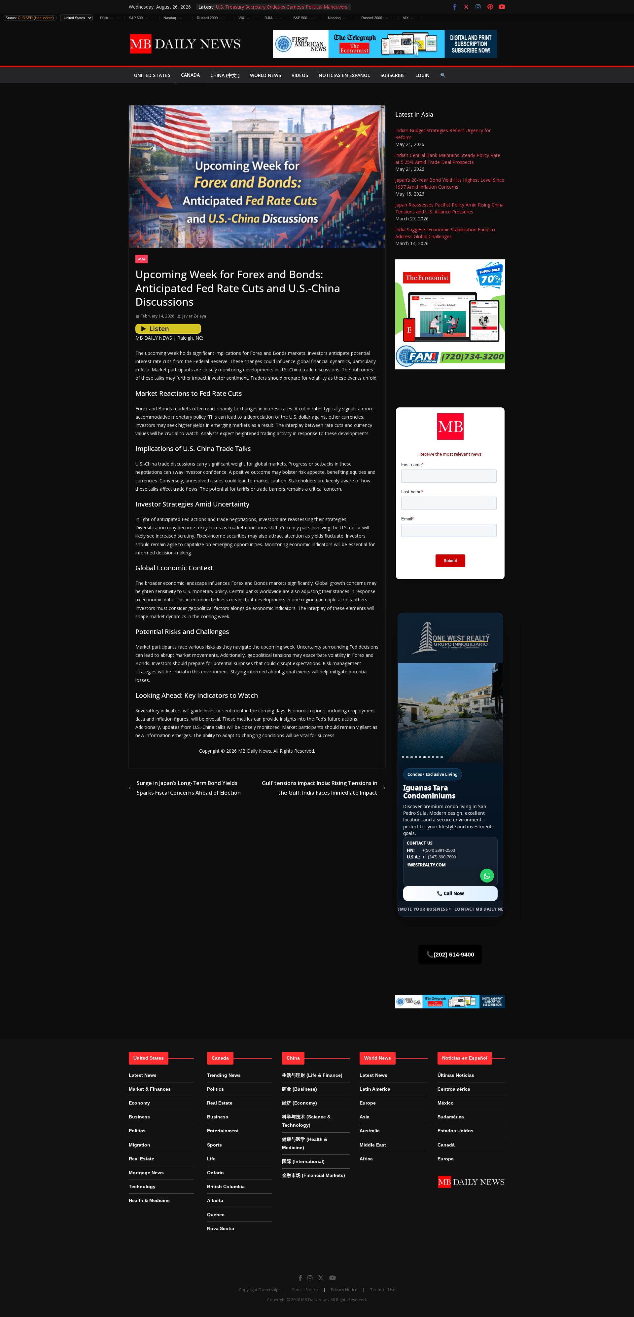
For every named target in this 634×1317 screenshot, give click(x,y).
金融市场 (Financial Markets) (313, 1175)
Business (139, 1116)
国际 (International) (303, 1161)
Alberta (215, 1200)
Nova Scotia (220, 1228)
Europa (446, 1158)
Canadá (446, 1145)
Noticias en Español (344, 75)
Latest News (143, 1075)
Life (211, 1158)
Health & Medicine (149, 1200)
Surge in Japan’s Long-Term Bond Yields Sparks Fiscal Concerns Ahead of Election (189, 787)
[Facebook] (300, 1277)
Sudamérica (451, 1116)
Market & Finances (150, 1089)
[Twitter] (321, 1277)
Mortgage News (146, 1172)
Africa (366, 1158)
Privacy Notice (344, 1290)
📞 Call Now (450, 893)
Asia (141, 259)
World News (265, 75)
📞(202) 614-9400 (450, 954)
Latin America (375, 1089)
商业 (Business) (299, 1089)
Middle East (373, 1145)
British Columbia (226, 1186)
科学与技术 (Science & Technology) (306, 1121)
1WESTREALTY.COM (426, 865)
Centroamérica (454, 1089)
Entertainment (223, 1130)
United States (152, 75)
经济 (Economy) (299, 1103)
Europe (368, 1103)
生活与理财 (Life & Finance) (312, 1075)
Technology (142, 1186)
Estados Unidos (456, 1130)
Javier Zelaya (194, 316)
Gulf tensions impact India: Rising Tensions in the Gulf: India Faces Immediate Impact (319, 787)
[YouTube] (332, 1277)
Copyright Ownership (259, 1290)
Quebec (216, 1214)
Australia (370, 1130)
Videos (300, 75)
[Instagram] (310, 1277)
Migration (139, 1145)
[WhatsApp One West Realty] (487, 876)
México (446, 1103)
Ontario (215, 1172)
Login (422, 75)
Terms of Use (382, 1290)
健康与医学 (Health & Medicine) (304, 1143)
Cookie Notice (305, 1290)
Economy (139, 1103)
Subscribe (392, 75)
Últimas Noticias (456, 1075)
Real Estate (141, 1158)
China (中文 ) (224, 75)
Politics (137, 1130)
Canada (190, 75)
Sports (214, 1145)
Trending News (224, 1075)
